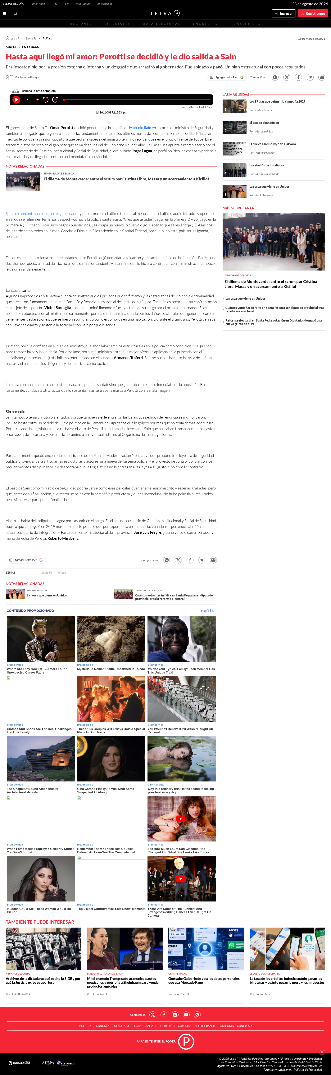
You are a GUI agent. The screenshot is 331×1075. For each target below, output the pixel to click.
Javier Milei (37, 3)
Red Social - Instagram (175, 1015)
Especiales (117, 23)
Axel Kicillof (104, 3)
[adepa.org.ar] (48, 1063)
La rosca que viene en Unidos (245, 298)
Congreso (244, 1025)
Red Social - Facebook (164, 1015)
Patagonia (226, 1025)
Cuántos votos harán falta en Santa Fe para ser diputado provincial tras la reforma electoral (274, 309)
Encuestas (205, 23)
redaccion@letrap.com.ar (306, 1066)
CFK (54, 3)
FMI (66, 3)
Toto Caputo (82, 3)
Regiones (81, 23)
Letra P (15, 38)
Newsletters (245, 23)
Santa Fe (46, 572)
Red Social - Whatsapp (197, 1015)
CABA (138, 1025)
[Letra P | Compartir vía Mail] (322, 77)
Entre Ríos (167, 1025)
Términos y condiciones (277, 1069)
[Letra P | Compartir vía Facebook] (298, 77)
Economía (101, 1025)
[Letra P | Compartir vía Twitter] (286, 77)
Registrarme (315, 13)
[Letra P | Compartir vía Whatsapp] (275, 77)
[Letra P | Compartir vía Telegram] (310, 77)
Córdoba (185, 1025)
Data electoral (162, 23)
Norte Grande (205, 1025)
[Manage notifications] (322, 1052)
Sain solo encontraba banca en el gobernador (43, 213)
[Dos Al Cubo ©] (19, 1063)
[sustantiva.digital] (66, 1063)
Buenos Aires (121, 1025)
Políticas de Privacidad (308, 1069)
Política (47, 38)
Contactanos (137, 1014)
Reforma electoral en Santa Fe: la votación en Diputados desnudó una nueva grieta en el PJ (273, 322)
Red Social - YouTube (186, 1015)
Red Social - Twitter (153, 1015)
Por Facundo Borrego (27, 77)
